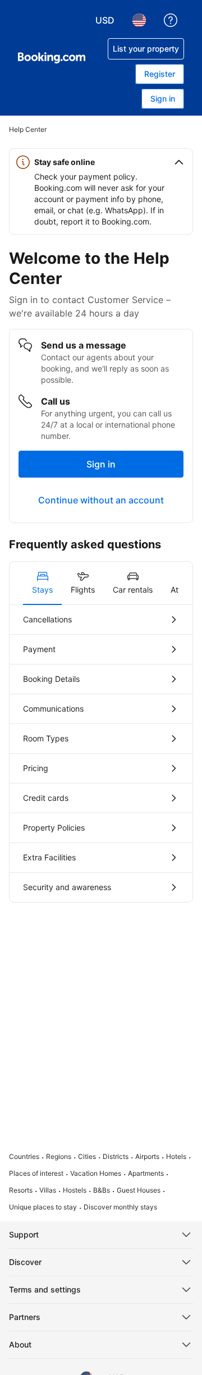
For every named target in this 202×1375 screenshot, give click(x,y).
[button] (101, 162)
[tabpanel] (101, 753)
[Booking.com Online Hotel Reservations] (51, 57)
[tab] (42, 583)
